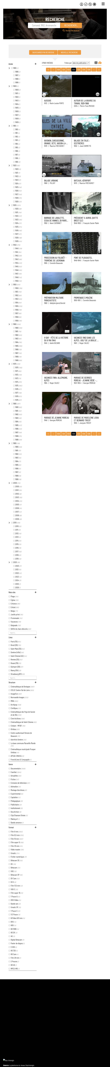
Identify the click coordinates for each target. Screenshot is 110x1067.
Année (11, 64)
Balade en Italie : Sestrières (82, 142)
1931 (18, 212)
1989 (18, 439)
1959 (18, 320)
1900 (15, 86)
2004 (18, 501)
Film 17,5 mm (17, 885)
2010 (16, 522)
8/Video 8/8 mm (18, 918)
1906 (17, 111)
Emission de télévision (20, 783)
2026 (17, 587)
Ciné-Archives (17, 718)
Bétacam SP (16, 874)
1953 (18, 299)
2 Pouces (15, 961)
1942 (18, 255)
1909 (17, 122)
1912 (17, 136)
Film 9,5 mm (17, 835)
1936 (18, 230)
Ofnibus (15, 729)
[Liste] (96, 62)
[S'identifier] (81, 4)
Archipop (16, 704)
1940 (16, 244)
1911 (17, 133)
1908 (17, 118)
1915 (17, 147)
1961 (18, 331)
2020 (16, 562)
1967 (18, 353)
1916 (17, 151)
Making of (15, 819)
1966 (18, 349)
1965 (18, 345)
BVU (13, 921)
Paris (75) (16, 641)
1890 (15, 68)
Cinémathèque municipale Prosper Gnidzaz (23, 751)
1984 (18, 421)
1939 (18, 241)
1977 (18, 392)
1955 (18, 306)
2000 (16, 483)
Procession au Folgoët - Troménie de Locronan (55, 259)
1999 (18, 479)
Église (14, 600)
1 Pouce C (15, 911)
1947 (18, 273)
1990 (16, 443)
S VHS (14, 947)
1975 (18, 385)
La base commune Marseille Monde (23, 744)
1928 (18, 197)
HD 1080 (15, 929)
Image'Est (16, 693)
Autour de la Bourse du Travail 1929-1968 (85, 102)
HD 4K (14, 965)
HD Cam (14, 954)
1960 (17, 324)
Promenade (16, 618)
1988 (18, 436)
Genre (11, 764)
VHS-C (14, 889)
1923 (18, 180)
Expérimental (17, 793)
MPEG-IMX (15, 968)
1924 (18, 183)
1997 (18, 472)
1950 (16, 284)
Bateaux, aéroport (82, 180)
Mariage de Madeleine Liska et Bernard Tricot (86, 419)
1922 (18, 176)
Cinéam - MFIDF (18, 725)
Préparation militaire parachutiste (54, 299)
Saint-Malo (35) (17, 648)
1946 (18, 270)
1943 (18, 259)
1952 (18, 295)
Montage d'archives (19, 790)
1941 (18, 252)
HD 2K (14, 932)
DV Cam (15, 878)
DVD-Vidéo (16, 900)
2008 (18, 515)
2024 (18, 580)
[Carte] (99, 62)
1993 (18, 457)
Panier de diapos (18, 943)
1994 (18, 461)
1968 (18, 356)
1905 (17, 107)
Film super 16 (17, 892)
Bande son (16, 903)
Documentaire (18, 768)
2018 (18, 555)
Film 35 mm (16, 846)
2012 (18, 533)
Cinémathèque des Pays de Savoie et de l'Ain (23, 713)
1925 (18, 187)
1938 (18, 237)
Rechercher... (71, 25)
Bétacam (15, 867)
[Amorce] (12, 4)
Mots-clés (12, 592)
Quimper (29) (17, 666)
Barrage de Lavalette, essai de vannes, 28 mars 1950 (55, 220)
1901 (17, 93)
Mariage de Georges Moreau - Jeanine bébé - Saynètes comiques (85, 380)
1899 (17, 82)
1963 (18, 338)
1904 (17, 104)
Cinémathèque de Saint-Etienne (23, 722)
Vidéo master (17, 849)
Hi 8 (13, 882)
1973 (18, 378)
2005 (18, 504)
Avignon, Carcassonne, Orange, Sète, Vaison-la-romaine (55, 143)
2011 (18, 529)
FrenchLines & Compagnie (21, 759)
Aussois (47, 100)
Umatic (15, 853)
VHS (13, 871)
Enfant (15, 607)
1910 (15, 125)
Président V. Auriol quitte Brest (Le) (86, 219)
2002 (18, 493)
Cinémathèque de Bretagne (22, 686)
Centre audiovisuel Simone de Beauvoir (21, 734)
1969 (18, 360)
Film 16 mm (17, 838)
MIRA (14, 701)
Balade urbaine (51, 180)
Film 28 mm (16, 957)
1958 (18, 317)
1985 (18, 425)
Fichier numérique (19, 856)
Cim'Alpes (16, 708)
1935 (18, 226)
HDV (13, 925)
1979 (18, 400)
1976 (18, 389)
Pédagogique (17, 801)
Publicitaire (16, 804)
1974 (18, 381)
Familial (16, 772)
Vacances (16, 621)
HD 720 (14, 950)
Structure (12, 682)
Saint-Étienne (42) (19, 656)
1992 (18, 454)
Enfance (15, 603)
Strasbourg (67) (18, 674)
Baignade (16, 625)
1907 (17, 115)
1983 (18, 418)
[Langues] (94, 4)
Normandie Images (19, 697)
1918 (17, 158)
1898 (17, 78)
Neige (14, 611)
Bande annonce (17, 822)
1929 (18, 201)
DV (13, 864)
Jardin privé (17, 614)
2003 (18, 497)
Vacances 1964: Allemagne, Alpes (56, 379)
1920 (16, 165)
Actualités (16, 775)
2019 (18, 558)
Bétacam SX (16, 860)
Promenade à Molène (83, 297)
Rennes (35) (16, 659)
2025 (18, 584)
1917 (17, 154)
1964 (18, 342)
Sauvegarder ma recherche (43, 52)
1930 (17, 205)
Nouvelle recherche (69, 52)
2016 (18, 547)
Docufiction (16, 811)
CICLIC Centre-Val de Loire (22, 690)
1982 (18, 414)
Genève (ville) (17, 652)
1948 (18, 277)
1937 (18, 234)
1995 (18, 464)
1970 (16, 363)
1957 (18, 313)
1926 (18, 190)
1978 (18, 396)
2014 (18, 540)
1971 (18, 371)
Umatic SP (16, 907)
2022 (18, 573)
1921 (17, 172)
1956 (18, 309)
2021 (18, 569)
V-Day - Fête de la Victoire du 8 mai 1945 (56, 339)
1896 (17, 71)
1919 (17, 161)
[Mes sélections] (85, 4)
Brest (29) (16, 645)
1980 (16, 403)
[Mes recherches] (90, 4)
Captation (15, 797)
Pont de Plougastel (83, 257)
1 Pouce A (15, 896)
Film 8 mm (17, 831)
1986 (18, 428)
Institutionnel (16, 808)
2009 (18, 519)
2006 (18, 508)
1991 (18, 450)
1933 (18, 219)
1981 (18, 410)
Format (11, 827)
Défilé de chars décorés (21, 628)
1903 (17, 100)
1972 (18, 374)
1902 (17, 97)
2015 (18, 544)
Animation (16, 786)
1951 (18, 291)
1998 (18, 475)
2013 (18, 537)
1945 (18, 266)
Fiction (15, 779)
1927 (18, 194)
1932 (18, 216)
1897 (17, 75)
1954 (18, 302)
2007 (18, 511)
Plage (14, 596)
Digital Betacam (17, 939)
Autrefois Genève (18, 739)
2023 (18, 576)
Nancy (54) (16, 670)
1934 (18, 223)
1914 (17, 143)
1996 (18, 468)
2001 (18, 490)
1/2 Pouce (15, 914)
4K (13, 936)
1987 (18, 432)
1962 (18, 335)
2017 (18, 551)
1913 (17, 140)
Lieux (10, 637)
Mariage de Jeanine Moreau (56, 417)
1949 (18, 280)
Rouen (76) (16, 663)
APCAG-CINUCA (17, 756)
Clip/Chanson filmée (19, 815)
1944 (18, 263)
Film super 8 (17, 842)
